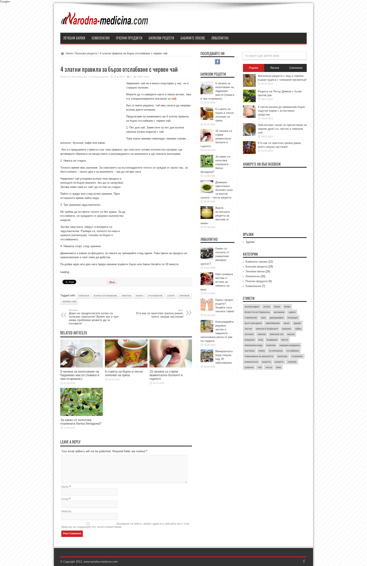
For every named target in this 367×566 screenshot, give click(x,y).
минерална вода (253, 345)
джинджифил (277, 317)
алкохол (84, 295)
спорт (171, 295)
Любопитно (220, 38)
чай (259, 367)
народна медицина (289, 345)
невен (261, 350)
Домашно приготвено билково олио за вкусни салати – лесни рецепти (216, 190)
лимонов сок (276, 334)
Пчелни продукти (129, 38)
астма (266, 306)
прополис (282, 356)
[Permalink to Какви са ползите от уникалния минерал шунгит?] (206, 258)
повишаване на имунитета (259, 356)
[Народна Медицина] (104, 22)
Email (64, 499)
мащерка (249, 339)
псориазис (297, 356)
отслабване (155, 295)
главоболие (251, 317)
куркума (286, 328)
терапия (292, 361)
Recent (274, 67)
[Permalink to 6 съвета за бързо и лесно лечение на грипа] (126, 366)
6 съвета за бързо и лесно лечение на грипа (124, 373)
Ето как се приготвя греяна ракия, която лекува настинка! (160, 313)
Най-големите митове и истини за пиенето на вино (216, 282)
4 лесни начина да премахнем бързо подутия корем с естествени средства (281, 110)
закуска (126, 295)
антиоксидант (252, 306)
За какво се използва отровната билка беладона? (80, 421)
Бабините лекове (193, 38)
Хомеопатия (101, 38)
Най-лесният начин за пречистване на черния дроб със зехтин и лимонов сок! (282, 128)
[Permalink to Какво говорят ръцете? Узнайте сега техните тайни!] (206, 309)
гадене (292, 312)
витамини (279, 312)
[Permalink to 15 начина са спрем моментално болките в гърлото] (171, 366)
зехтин (248, 328)
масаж (290, 334)
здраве (297, 323)
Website (66, 511)
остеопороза (275, 350)
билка (277, 306)
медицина (272, 339)
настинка (249, 350)
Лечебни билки (74, 38)
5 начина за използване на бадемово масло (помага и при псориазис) (79, 375)
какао (139, 295)
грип (263, 317)
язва (278, 367)
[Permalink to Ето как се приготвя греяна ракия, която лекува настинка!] (249, 153)
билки (287, 306)
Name (65, 486)
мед (260, 339)
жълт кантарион (253, 323)
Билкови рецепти (161, 38)
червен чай (69, 301)
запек (286, 323)
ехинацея (293, 317)
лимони (262, 334)
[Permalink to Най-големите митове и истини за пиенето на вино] (206, 284)
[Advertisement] (92, 109)
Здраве (250, 242)
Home (69, 53)
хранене (184, 295)
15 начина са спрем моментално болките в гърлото (166, 375)
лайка (298, 328)
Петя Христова (79, 77)
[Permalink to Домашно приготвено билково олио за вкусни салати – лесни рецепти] (206, 192)
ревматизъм (251, 361)
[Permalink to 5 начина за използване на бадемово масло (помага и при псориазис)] (81, 366)
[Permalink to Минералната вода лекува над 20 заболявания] (206, 361)
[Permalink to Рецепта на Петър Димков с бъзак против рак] (249, 101)
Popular (253, 67)
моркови (270, 345)
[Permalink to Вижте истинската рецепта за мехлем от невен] (206, 218)
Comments (296, 67)
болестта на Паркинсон (257, 312)
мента (284, 339)
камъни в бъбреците (267, 328)
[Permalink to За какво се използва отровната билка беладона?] (81, 415)
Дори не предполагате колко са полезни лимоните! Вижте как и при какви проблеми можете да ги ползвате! (94, 317)
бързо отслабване (105, 295)
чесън (268, 367)
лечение (249, 334)
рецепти (279, 361)
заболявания (272, 323)
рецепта (266, 361)
